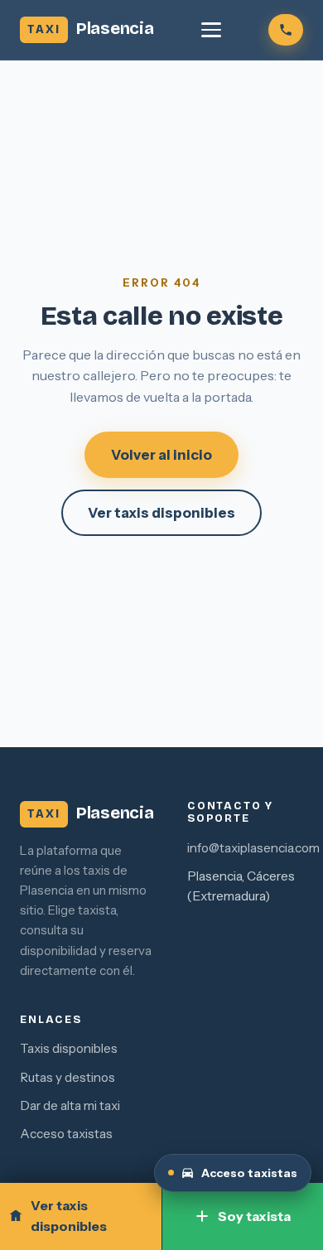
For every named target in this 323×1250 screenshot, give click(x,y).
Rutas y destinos (67, 1077)
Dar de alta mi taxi (70, 1105)
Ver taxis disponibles (161, 512)
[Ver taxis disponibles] (285, 30)
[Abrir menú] (211, 30)
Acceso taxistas (66, 1133)
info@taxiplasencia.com (253, 848)
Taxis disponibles (69, 1048)
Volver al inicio (161, 454)
